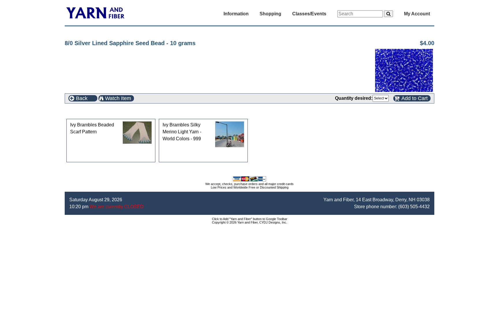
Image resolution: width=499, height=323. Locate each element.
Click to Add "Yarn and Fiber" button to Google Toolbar (249, 219)
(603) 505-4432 (414, 206)
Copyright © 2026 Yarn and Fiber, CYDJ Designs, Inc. (249, 222)
